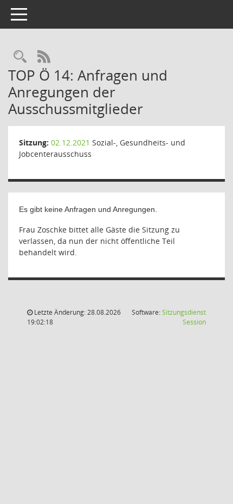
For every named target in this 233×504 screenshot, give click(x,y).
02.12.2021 (70, 142)
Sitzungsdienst (184, 317)
